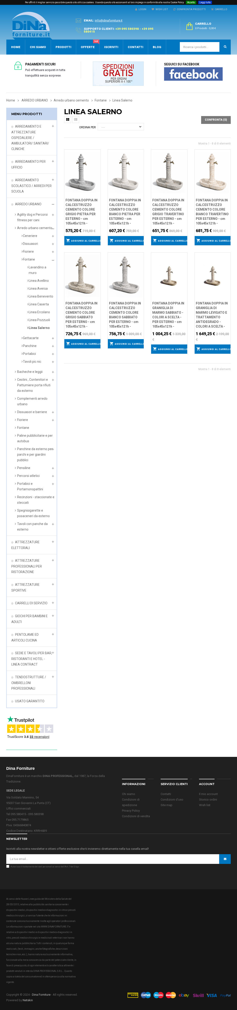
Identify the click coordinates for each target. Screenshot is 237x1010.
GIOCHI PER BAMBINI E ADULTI (29, 619)
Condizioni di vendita (136, 816)
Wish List (161, 9)
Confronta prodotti (190, 9)
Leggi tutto (205, 2)
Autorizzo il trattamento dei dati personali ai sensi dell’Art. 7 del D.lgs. (44, 867)
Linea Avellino (39, 280)
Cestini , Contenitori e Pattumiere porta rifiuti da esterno (33, 385)
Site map (166, 805)
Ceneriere (30, 236)
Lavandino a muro (37, 270)
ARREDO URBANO (28, 204)
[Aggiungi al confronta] (97, 158)
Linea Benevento (41, 296)
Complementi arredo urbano (32, 401)
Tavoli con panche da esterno (32, 526)
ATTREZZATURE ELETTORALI (25, 545)
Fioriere (28, 251)
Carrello (220, 9)
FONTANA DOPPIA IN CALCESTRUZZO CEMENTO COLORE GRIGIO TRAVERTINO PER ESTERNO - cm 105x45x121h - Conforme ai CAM (168, 212)
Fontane (29, 259)
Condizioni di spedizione (131, 802)
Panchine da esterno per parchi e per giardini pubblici (35, 454)
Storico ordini (208, 799)
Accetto (191, 2)
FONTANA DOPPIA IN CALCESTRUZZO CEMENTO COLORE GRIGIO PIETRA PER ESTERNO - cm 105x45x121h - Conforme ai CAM (81, 212)
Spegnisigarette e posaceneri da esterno (33, 513)
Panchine (30, 346)
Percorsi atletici (28, 476)
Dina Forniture (41, 994)
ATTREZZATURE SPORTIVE (25, 587)
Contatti (166, 794)
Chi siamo (128, 794)
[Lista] (75, 119)
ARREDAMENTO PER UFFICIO (28, 164)
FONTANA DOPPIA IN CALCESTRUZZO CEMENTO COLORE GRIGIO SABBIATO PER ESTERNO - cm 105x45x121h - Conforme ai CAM (81, 315)
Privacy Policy (131, 810)
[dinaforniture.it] (32, 26)
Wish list (204, 805)
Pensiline (23, 468)
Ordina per (87, 127)
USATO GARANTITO (29, 701)
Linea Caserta (39, 304)
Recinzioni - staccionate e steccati (35, 499)
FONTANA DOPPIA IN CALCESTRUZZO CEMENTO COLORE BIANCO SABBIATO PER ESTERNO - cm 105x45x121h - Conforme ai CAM (125, 315)
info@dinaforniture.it (108, 20)
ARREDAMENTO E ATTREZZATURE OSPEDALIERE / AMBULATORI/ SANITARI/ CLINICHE (30, 138)
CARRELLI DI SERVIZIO (31, 603)
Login (141, 9)
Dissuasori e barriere (32, 412)
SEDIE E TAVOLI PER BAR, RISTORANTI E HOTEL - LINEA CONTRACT (31, 658)
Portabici (29, 354)
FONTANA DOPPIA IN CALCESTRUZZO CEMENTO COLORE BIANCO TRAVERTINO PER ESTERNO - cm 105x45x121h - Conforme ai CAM (212, 212)
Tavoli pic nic (32, 361)
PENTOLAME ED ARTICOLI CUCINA (25, 637)
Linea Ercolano (39, 312)
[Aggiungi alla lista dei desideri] (97, 152)
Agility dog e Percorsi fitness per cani (32, 217)
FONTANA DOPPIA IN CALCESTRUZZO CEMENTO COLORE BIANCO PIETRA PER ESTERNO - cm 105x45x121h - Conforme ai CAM (125, 212)
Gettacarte (31, 338)
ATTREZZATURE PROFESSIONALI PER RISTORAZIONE (26, 566)
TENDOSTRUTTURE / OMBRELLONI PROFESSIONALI (28, 682)
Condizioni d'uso (172, 799)
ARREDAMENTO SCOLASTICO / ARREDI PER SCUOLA (31, 185)
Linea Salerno (39, 328)
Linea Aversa (38, 288)
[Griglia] (67, 119)
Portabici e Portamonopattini (30, 486)
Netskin (28, 1000)
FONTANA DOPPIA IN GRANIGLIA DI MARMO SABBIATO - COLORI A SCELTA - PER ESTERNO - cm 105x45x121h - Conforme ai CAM (168, 315)
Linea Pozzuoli (39, 320)
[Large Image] (179, 995)
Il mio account (208, 794)
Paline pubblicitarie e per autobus (35, 438)
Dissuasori (30, 244)
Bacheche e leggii (30, 372)
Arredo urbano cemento (34, 228)
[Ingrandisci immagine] (97, 164)
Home (10, 100)
